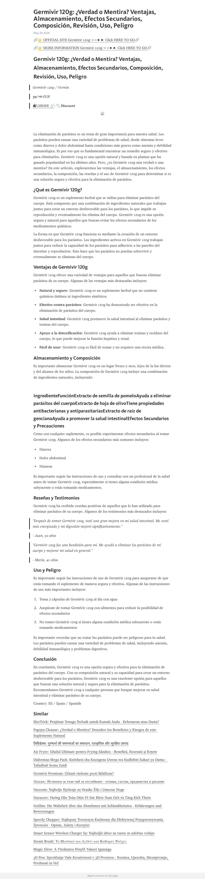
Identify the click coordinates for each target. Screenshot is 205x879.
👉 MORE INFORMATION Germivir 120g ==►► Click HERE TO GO (92, 48)
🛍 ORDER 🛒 (43, 106)
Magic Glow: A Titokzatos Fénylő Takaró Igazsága (72, 849)
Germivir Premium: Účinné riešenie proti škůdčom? (73, 773)
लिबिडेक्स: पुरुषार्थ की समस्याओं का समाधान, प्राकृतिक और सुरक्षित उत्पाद (80, 743)
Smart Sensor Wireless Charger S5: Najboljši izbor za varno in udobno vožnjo (94, 833)
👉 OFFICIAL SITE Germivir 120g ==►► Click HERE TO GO (86, 40)
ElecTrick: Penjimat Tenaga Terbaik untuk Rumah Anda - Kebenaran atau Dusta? (96, 722)
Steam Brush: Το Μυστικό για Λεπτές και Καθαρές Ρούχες (80, 841)
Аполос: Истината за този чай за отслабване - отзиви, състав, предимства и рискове (98, 781)
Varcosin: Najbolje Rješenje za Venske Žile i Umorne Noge (78, 789)
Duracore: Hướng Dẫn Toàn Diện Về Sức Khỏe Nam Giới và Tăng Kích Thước (92, 797)
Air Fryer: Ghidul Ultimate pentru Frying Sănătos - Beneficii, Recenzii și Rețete (95, 751)
